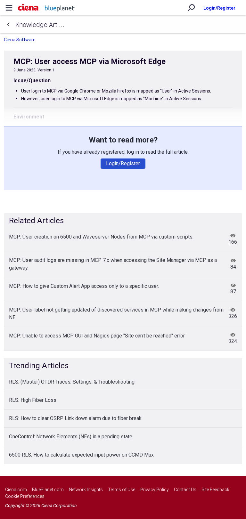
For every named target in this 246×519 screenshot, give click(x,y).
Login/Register (219, 8)
